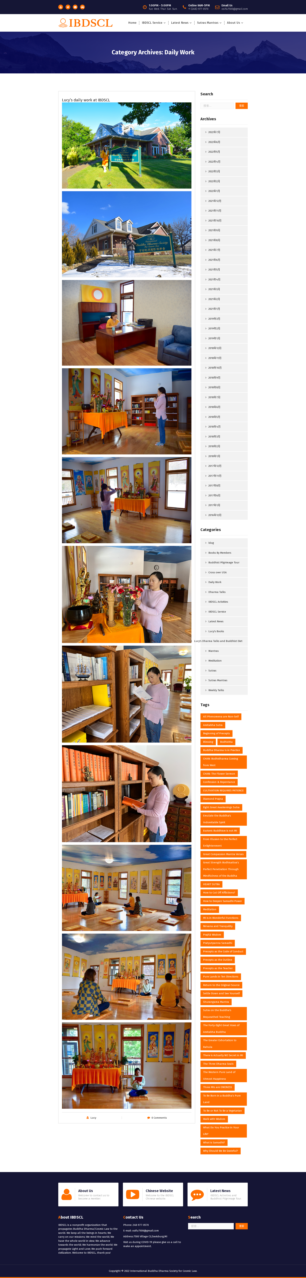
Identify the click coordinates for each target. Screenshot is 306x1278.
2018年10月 (215, 367)
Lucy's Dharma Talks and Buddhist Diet (218, 641)
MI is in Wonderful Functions (220, 917)
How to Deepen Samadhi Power (222, 901)
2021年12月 (214, 201)
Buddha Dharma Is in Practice (221, 750)
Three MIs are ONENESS (217, 1087)
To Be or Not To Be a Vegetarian (222, 1110)
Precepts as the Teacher (218, 968)
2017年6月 (214, 495)
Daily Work (214, 582)
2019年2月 (214, 328)
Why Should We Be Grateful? (220, 1150)
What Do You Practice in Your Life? (221, 1131)
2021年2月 (214, 299)
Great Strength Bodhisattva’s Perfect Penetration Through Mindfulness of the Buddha (221, 869)
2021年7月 (214, 250)
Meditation (215, 660)
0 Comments (159, 1117)
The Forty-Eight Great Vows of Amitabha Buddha (221, 1029)
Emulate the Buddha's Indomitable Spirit (217, 819)
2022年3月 (214, 171)
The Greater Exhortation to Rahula (219, 1044)
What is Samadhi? (214, 1142)
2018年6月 (214, 407)
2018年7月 (214, 397)
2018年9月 (214, 377)
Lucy (93, 1117)
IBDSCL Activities (218, 601)
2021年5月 (214, 269)
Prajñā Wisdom (212, 934)
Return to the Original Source (221, 985)
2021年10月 (215, 220)
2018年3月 (214, 436)
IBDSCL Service (152, 23)
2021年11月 (214, 210)
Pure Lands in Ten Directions (220, 976)
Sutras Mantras (207, 23)
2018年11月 (215, 358)
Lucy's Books (216, 631)
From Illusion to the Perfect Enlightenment (220, 842)
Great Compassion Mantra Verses (223, 854)
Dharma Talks (217, 592)
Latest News (179, 23)
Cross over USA (217, 572)
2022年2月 (214, 181)
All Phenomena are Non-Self (221, 716)
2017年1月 (214, 505)
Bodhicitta (226, 741)
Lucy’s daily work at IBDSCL (86, 100)
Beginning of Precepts (216, 733)
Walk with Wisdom (214, 1119)
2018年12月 (215, 348)
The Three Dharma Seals (218, 1063)
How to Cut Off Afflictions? (219, 892)
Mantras (213, 651)
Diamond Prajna (213, 798)
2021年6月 (214, 259)
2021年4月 (214, 279)
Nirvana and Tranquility (218, 926)
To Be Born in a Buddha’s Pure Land (222, 1099)
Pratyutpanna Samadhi (217, 943)
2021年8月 (214, 240)
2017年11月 (215, 475)
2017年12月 (215, 466)
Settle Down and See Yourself (221, 993)
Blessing (208, 741)
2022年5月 (214, 151)
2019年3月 (214, 318)
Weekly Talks (216, 690)
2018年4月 (214, 426)
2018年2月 (214, 446)
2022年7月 (214, 132)
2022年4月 (214, 161)
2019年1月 (214, 338)
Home (132, 23)
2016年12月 (215, 515)
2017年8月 (214, 485)
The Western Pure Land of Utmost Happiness (219, 1075)
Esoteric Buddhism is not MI (220, 830)
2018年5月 (214, 417)
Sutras (212, 670)
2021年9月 (214, 230)
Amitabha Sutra (213, 725)
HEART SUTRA (211, 884)
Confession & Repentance (219, 782)
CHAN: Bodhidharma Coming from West (220, 762)
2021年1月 (214, 308)
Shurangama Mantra (216, 1001)
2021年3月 (214, 289)
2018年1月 (214, 456)
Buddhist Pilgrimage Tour (223, 562)
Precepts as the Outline (217, 959)
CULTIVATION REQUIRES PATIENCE (223, 790)
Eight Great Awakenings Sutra (221, 807)
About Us (233, 23)
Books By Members (219, 552)
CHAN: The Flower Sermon (219, 773)
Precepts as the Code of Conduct (223, 951)
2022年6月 (214, 142)
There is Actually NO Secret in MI (223, 1055)
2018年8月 (214, 387)
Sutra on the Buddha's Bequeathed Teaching (217, 1014)
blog (211, 542)
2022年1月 (214, 191)
